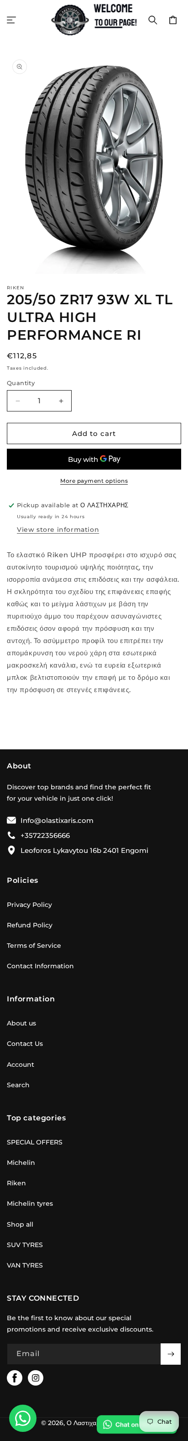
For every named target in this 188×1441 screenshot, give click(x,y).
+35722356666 (45, 835)
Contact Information (40, 966)
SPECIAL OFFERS (35, 1142)
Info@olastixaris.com (57, 820)
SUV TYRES (25, 1245)
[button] (11, 20)
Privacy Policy (29, 905)
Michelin (21, 1163)
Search (18, 1085)
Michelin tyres (30, 1203)
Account (20, 1064)
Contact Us (25, 1044)
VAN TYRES (25, 1265)
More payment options (94, 480)
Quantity (21, 382)
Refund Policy (29, 925)
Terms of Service (34, 945)
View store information (58, 529)
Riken (16, 1183)
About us (21, 1023)
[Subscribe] (171, 1354)
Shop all (20, 1224)
